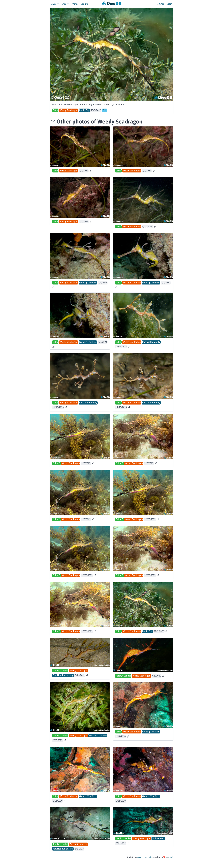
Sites (64, 4)
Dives (54, 4)
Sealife (84, 4)
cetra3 (170, 857)
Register (160, 4)
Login (169, 4)
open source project (145, 857)
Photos (74, 4)
